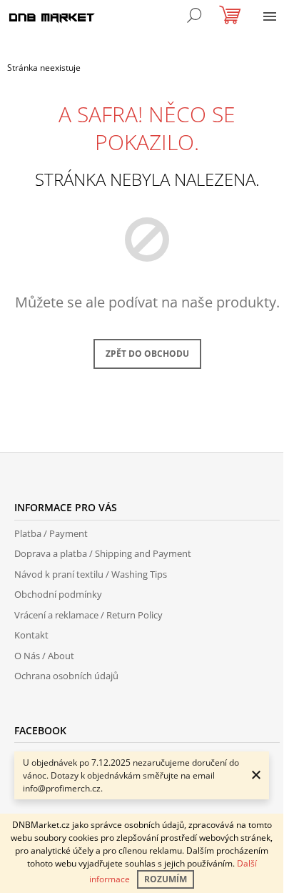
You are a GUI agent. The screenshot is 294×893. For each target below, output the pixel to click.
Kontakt (31, 634)
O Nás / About (44, 655)
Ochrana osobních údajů (66, 675)
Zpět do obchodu (147, 353)
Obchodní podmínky (58, 594)
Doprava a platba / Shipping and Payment (102, 553)
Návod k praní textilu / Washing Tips (90, 574)
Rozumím (165, 879)
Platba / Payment (51, 533)
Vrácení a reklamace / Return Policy (88, 614)
